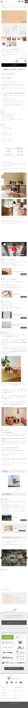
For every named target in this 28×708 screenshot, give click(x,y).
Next (26, 558)
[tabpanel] (14, 23)
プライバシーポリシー (19, 695)
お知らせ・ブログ (6, 690)
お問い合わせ (18, 698)
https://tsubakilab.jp (8, 595)
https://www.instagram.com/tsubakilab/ (12, 598)
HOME (4, 5)
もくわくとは (5, 687)
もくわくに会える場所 (19, 690)
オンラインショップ (9, 5)
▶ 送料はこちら (13, 99)
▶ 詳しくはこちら (13, 101)
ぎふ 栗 (15, 7)
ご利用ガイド (5, 695)
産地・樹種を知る (18, 687)
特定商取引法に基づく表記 (8, 698)
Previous (2, 558)
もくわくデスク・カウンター (17, 5)
